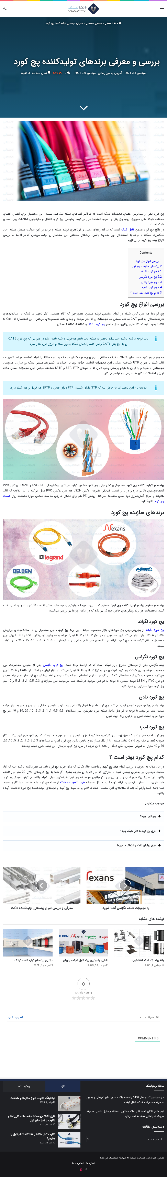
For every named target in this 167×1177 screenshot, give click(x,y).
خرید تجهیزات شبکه (72, 782)
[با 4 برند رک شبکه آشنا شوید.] (139, 942)
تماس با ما (78, 1163)
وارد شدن (14, 1017)
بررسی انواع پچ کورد (149, 261)
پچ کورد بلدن (151, 282)
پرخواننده (24, 1086)
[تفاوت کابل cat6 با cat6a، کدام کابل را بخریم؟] (69, 1140)
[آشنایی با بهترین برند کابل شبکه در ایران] (83, 942)
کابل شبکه (127, 229)
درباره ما (90, 1163)
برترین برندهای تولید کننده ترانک (34, 960)
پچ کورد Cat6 (96, 324)
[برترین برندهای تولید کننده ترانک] (28, 942)
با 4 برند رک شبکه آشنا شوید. (147, 960)
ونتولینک (113, 1158)
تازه (63, 1086)
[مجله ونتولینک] (83, 8)
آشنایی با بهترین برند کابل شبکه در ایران (85, 960)
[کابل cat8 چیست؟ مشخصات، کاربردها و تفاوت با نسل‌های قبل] (69, 1121)
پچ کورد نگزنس (150, 277)
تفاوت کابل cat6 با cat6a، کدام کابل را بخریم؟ (33, 1136)
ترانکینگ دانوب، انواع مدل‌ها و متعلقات (32, 1098)
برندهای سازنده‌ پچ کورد (146, 266)
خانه (116, 23)
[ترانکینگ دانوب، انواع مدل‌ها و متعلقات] (69, 1103)
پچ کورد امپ (152, 287)
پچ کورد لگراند (151, 271)
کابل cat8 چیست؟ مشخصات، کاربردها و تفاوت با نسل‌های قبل (31, 1118)
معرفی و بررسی (103, 23)
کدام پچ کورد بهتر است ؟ (146, 292)
